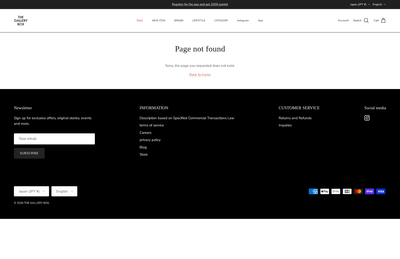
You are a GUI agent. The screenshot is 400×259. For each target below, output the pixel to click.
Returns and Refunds (295, 118)
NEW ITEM (158, 20)
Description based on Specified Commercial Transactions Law (187, 118)
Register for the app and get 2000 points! (200, 4)
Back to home (200, 74)
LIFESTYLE (198, 20)
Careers (145, 132)
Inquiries (285, 125)
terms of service (152, 125)
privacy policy (150, 139)
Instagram (243, 20)
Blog (143, 147)
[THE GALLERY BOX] (21, 21)
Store (144, 154)
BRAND (178, 20)
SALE (140, 20)
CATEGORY (221, 20)
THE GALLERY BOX (36, 203)
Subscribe (29, 153)
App (260, 20)
